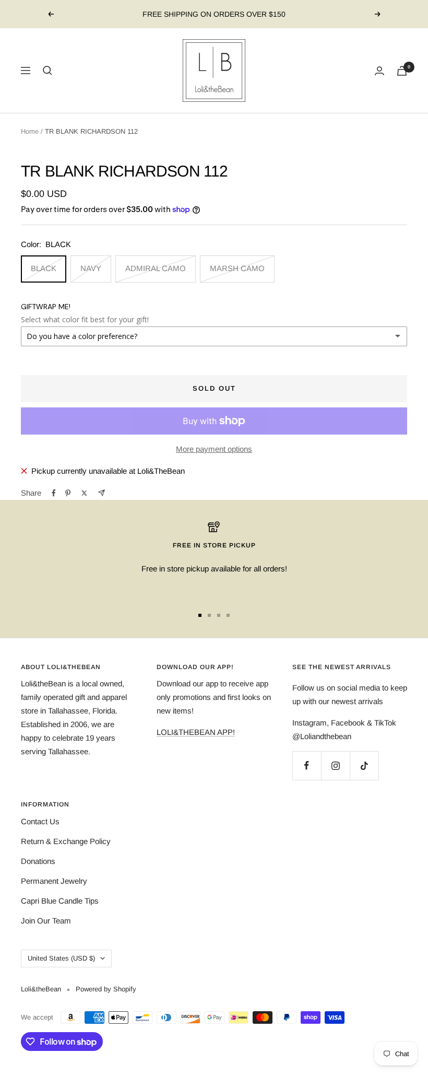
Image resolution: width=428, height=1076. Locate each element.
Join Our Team (46, 920)
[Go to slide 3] (218, 615)
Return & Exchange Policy (66, 841)
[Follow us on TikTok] (364, 765)
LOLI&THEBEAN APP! (196, 732)
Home (30, 131)
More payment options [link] (214, 449)
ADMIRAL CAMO (155, 268)
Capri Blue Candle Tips (60, 900)
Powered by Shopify (106, 989)
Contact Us (40, 821)
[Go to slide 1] (199, 615)
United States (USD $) (61, 958)
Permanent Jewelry (54, 880)
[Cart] (402, 71)
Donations (38, 861)
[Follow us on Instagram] (335, 765)
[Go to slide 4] (228, 615)
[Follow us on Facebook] (306, 765)
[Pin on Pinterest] (67, 493)
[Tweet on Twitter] (84, 493)
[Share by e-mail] (101, 492)
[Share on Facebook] (54, 493)
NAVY (90, 268)
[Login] (379, 70)
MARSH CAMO (237, 268)
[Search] (47, 70)
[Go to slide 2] (209, 615)
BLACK (43, 268)
